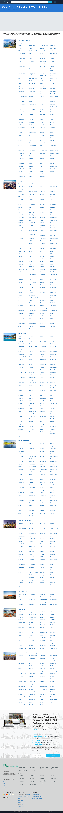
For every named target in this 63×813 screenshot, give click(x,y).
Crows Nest (53, 400)
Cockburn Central (33, 572)
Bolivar (20, 508)
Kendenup (21, 551)
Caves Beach (53, 145)
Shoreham (42, 204)
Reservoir (52, 209)
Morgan (20, 471)
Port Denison (53, 533)
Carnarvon (52, 572)
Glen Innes (42, 127)
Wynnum (31, 336)
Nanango (52, 364)
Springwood (42, 69)
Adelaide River (53, 604)
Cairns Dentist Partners (37, 798)
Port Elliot (52, 459)
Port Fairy (52, 215)
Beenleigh (42, 424)
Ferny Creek (53, 279)
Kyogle (52, 676)
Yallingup (20, 523)
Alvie (19, 328)
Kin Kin (20, 385)
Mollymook (42, 783)
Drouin (41, 290)
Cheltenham (32, 305)
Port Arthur (32, 627)
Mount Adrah (21, 99)
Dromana (52, 290)
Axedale (20, 326)
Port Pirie (42, 456)
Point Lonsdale (32, 217)
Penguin (42, 627)
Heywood (52, 266)
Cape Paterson (43, 310)
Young (20, 43)
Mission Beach (43, 375)
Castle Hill (31, 148)
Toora (51, 199)
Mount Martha (43, 230)
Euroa (51, 282)
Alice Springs (43, 604)
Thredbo (52, 58)
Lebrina (52, 630)
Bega (41, 166)
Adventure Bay (54, 648)
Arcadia (41, 174)
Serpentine (42, 528)
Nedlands (52, 538)
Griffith (41, 122)
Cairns (51, 411)
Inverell (52, 114)
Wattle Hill (42, 191)
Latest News (20, 800)
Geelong (31, 277)
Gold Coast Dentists (23, 770)
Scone (51, 75)
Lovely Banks (21, 251)
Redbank (42, 354)
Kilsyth (30, 261)
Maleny (52, 377)
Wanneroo (42, 523)
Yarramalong (32, 43)
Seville (30, 207)
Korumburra (53, 256)
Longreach (42, 380)
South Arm (21, 619)
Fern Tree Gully (32, 282)
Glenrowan (42, 274)
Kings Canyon (43, 596)
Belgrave (31, 321)
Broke (30, 155)
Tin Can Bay (53, 341)
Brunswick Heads (54, 153)
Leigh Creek (53, 479)
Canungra (52, 408)
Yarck (41, 186)
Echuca (20, 135)
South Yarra (32, 204)
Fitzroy (41, 279)
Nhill (19, 225)
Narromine (21, 91)
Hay (51, 117)
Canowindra (32, 150)
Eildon (51, 284)
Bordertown (53, 505)
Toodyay (20, 525)
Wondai (41, 336)
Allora (30, 431)
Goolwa (31, 490)
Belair (19, 510)
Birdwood (42, 508)
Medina (41, 546)
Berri (51, 508)
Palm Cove (42, 362)
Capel (19, 575)
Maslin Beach (21, 477)
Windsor (20, 48)
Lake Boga (31, 256)
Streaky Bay (21, 451)
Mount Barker (53, 469)
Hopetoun (52, 554)
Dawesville (21, 567)
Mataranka (31, 596)
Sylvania (52, 66)
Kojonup (52, 549)
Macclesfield (53, 248)
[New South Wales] (10, 44)
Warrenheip (32, 194)
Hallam (20, 274)
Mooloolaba (53, 372)
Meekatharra (32, 546)
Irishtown (42, 554)
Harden (31, 119)
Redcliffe (31, 354)
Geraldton (31, 559)
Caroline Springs (43, 308)
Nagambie (52, 228)
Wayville (52, 443)
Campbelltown (43, 502)
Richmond (42, 625)
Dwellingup (53, 562)
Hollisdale (31, 117)
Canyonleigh (21, 150)
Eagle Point (53, 287)
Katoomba (20, 114)
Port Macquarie (33, 80)
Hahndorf (52, 487)
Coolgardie (31, 569)
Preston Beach (32, 533)
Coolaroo (31, 300)
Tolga (30, 341)
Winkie (30, 443)
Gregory (52, 556)
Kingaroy (52, 382)
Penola (20, 464)
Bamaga (42, 426)
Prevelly (20, 533)
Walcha (41, 53)
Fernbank (20, 282)
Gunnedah (21, 122)
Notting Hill (32, 222)
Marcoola (42, 377)
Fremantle (42, 559)
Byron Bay (32, 778)
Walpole (52, 523)
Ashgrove (31, 429)
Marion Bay (32, 477)
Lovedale (31, 106)
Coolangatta (32, 403)
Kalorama (42, 264)
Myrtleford (21, 230)
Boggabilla (52, 158)
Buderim (52, 413)
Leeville (41, 109)
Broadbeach (43, 416)
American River (54, 513)
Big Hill (41, 318)
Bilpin (30, 163)
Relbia (51, 625)
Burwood (20, 313)
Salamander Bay (33, 78)
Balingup (42, 580)
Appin (51, 174)
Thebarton (31, 448)
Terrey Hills (21, 63)
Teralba (31, 63)
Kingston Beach (43, 632)
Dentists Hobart (54, 767)
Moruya (31, 99)
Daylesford (42, 295)
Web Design (20, 802)
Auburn (20, 513)
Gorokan (52, 124)
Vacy (30, 56)
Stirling (30, 451)
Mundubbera (43, 367)
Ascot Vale (31, 326)
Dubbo (52, 135)
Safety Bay (31, 531)
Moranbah (42, 372)
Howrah (20, 635)
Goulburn (31, 124)
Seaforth (52, 349)
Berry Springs (43, 602)
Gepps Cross (32, 492)
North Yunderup (33, 538)
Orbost (30, 220)
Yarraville (31, 184)
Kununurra (42, 549)
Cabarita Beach (43, 150)
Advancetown (32, 436)
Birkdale (31, 421)
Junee (19, 678)
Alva (19, 431)
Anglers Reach (21, 176)
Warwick (31, 338)
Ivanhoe (52, 264)
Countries (5, 781)
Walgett (31, 53)
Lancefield (42, 253)
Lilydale (20, 253)
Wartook (52, 191)
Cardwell (31, 408)
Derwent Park (43, 640)
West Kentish (32, 614)
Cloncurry (20, 406)
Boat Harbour (21, 161)
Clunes (41, 302)
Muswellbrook (53, 93)
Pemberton (42, 536)
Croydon (20, 297)
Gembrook (21, 277)
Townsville (52, 338)
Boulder (52, 577)
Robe (41, 453)
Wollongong (32, 45)
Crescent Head (22, 140)
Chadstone (53, 305)
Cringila (52, 137)
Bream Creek (43, 645)
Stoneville (52, 525)
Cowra (30, 140)
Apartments (15, 9)
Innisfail (20, 390)
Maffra (30, 248)
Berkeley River (22, 580)
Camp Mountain (33, 411)
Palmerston (32, 594)
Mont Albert (43, 238)
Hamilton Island (22, 393)
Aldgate (20, 515)
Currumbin (42, 400)
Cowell (20, 495)
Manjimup (52, 546)
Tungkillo (52, 446)
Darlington (31, 567)
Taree (30, 66)
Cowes (52, 297)
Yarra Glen (31, 186)
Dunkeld (20, 290)
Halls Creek (42, 556)
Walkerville (31, 196)
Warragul (42, 194)
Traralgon (20, 199)
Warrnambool (21, 194)
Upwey (41, 196)
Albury (30, 176)
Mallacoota (53, 246)
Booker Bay (21, 158)
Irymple (20, 266)
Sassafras (42, 207)
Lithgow (42, 106)
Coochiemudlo (53, 403)
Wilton (30, 48)
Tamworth (42, 66)
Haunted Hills (53, 269)
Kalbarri (52, 551)
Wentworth (42, 50)
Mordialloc (42, 235)
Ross (41, 622)
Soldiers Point (21, 73)
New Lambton (43, 88)
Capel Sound (21, 310)
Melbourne (31, 243)
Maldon (20, 248)
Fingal (19, 637)
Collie (19, 572)
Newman (42, 538)
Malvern (42, 246)
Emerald (31, 398)
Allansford (31, 328)
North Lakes (21, 364)
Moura (20, 369)
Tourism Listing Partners (37, 796)
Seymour (20, 207)
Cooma (30, 143)
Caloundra (42, 411)
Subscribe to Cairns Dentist (23, 796)
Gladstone (20, 395)
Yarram (41, 184)
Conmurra (52, 497)
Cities (4, 785)
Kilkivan (31, 385)
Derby (51, 640)
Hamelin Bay (32, 556)
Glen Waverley (53, 274)
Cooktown (42, 403)
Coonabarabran (22, 143)
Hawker (41, 487)
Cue (51, 567)
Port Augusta (32, 461)
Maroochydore (32, 377)
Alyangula (31, 604)
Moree (52, 99)
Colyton (52, 143)
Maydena (20, 630)
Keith (30, 484)
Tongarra (31, 58)
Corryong (20, 300)
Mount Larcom (22, 372)
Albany (20, 586)
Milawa (52, 240)
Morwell (52, 233)
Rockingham (53, 531)
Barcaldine (21, 426)
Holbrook (42, 117)
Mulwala (31, 96)
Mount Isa (31, 372)
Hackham (20, 490)
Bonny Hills (31, 158)
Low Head (31, 630)
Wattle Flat (21, 446)
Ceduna (31, 502)
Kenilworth (53, 385)
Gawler (41, 492)
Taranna (52, 614)
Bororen (42, 419)
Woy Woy (52, 43)
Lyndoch (31, 479)
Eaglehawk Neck (44, 637)
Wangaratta (53, 194)
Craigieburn (42, 297)
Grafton (20, 124)
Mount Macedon (54, 230)
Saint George (43, 351)
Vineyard (20, 56)
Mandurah (21, 549)
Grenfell (52, 122)
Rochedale (21, 354)
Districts (5, 787)
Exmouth (20, 562)
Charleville (21, 408)
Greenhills (20, 559)
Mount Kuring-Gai (54, 671)
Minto (30, 101)
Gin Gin (31, 395)
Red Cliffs (31, 212)
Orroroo (52, 464)
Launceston (21, 632)
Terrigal (52, 61)
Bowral (41, 155)
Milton (41, 101)
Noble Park (42, 222)
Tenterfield (42, 63)
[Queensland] (10, 337)
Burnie (20, 645)
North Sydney (43, 86)
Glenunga (42, 490)
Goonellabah (21, 127)
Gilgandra (52, 127)
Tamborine (52, 344)
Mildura (41, 240)
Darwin (20, 602)
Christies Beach (54, 500)
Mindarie (42, 543)
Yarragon (52, 184)
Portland (20, 215)
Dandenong (53, 295)
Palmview (20, 362)
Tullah (41, 614)
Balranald (52, 171)
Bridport (31, 645)
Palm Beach (32, 83)
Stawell (20, 204)
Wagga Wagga (53, 53)
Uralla (41, 56)
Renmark (52, 453)
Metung (20, 243)
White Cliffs (42, 48)
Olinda (41, 220)
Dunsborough (21, 564)
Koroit (20, 259)
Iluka (19, 117)
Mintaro (52, 471)
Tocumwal (42, 58)
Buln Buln (42, 313)
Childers (52, 406)
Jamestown (53, 484)
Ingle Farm (21, 487)
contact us (28, 794)
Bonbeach (52, 315)
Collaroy (20, 145)
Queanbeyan (21, 80)
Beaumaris (52, 321)
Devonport (31, 640)
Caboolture (21, 413)
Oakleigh (20, 222)
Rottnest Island (43, 531)
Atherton (20, 429)
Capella (41, 408)
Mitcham (31, 240)
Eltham (30, 284)
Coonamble (53, 140)
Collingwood (43, 300)
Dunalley (52, 637)
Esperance (42, 562)
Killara (51, 111)
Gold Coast (53, 393)
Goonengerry (21, 686)
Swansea (20, 617)
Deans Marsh (32, 295)
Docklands (42, 292)
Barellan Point (53, 424)
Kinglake (20, 261)
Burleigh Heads (32, 413)
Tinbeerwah (43, 341)
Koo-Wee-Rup (43, 259)
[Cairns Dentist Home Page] (10, 766)
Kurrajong (31, 111)
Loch (41, 251)
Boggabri (42, 158)
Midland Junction (54, 543)
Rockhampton (53, 351)
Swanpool (52, 202)
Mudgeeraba (53, 367)
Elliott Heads (43, 398)
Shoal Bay (42, 73)
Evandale (31, 637)
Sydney (20, 69)
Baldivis (52, 580)
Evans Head (53, 130)
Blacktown (52, 161)
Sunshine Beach (43, 346)
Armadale (42, 582)
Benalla (20, 321)
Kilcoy (41, 385)
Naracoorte (21, 469)
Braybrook (31, 315)
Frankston (42, 277)
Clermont (42, 406)
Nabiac (41, 93)
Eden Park (20, 287)
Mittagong (21, 101)
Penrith (20, 83)
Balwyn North (32, 323)
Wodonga (20, 189)
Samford (31, 351)
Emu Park (20, 398)
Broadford (52, 313)
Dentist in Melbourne (55, 768)
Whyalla (42, 443)
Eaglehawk (42, 287)
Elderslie (42, 132)
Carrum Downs (32, 308)
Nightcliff (52, 594)
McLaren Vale (43, 474)
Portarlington (32, 215)
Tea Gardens (21, 66)
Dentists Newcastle (44, 767)
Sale (19, 209)
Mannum (52, 477)
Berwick (52, 318)
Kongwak (52, 259)
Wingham (52, 45)
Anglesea (52, 326)
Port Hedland (43, 533)
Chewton (20, 305)
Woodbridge (43, 612)
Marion (41, 477)
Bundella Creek (54, 150)
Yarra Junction (21, 186)
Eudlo (41, 395)
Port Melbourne (43, 215)
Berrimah (52, 602)
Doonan (52, 398)
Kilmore (41, 261)
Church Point (32, 694)
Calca (51, 502)
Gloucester (31, 127)
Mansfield (31, 246)
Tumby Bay (21, 448)
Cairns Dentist (43, 768)
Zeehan (20, 612)
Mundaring (53, 541)
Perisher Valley (53, 80)
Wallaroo (31, 446)
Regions (4, 783)
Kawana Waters (33, 387)
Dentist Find (32, 770)
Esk (51, 395)
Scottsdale (42, 619)
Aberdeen (42, 176)
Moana (41, 471)
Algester (42, 431)
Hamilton (42, 119)
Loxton (41, 479)
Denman (31, 137)
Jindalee (31, 554)
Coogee (41, 569)
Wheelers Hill (53, 189)
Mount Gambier (43, 469)
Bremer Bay (42, 577)
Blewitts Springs (33, 508)
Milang (20, 474)
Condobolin (42, 143)
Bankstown (42, 171)
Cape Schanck (32, 310)
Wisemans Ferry (43, 45)
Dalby (30, 400)
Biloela (41, 421)
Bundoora (31, 313)
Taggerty (42, 202)
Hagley (41, 635)
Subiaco (41, 525)
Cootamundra (53, 691)
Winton (52, 336)
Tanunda (42, 448)
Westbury (20, 614)
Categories (9, 9)
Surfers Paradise (33, 346)
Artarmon (20, 174)
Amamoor (52, 429)
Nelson (52, 225)
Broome (20, 577)
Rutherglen (42, 209)
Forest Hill (52, 277)
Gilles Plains (21, 492)
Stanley (52, 617)
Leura (19, 109)
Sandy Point (53, 207)
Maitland (52, 104)
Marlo (19, 246)
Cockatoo (31, 302)
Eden (51, 132)
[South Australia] (10, 444)
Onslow (20, 538)
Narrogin (20, 541)
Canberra (31, 602)
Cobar (41, 145)
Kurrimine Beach (44, 382)
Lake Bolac (21, 256)
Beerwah (31, 424)
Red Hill (20, 212)
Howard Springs (43, 599)
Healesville (42, 269)
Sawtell (20, 78)
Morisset (42, 99)
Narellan (31, 93)
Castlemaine (21, 308)
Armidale (31, 174)
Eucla (30, 562)
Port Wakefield (32, 456)
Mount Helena (21, 543)
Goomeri (42, 393)
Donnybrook (32, 564)
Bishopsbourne (22, 648)
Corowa (41, 140)
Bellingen (20, 166)
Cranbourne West (33, 297)
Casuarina (20, 148)
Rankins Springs (54, 663)
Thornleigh (31, 61)
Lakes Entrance (54, 253)
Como (51, 569)
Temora (52, 63)
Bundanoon (21, 153)
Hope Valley (32, 487)
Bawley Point (53, 166)
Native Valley (53, 466)
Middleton (31, 474)
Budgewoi (42, 153)
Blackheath (21, 163)
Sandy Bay (52, 619)
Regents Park (53, 78)
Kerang (52, 261)
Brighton (20, 315)
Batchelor (20, 604)
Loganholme (21, 382)
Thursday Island (22, 344)
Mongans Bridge (54, 238)
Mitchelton (31, 375)
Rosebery (20, 625)
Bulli (30, 153)
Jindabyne (42, 114)
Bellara (52, 421)
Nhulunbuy (21, 596)
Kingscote (42, 482)
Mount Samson (43, 369)
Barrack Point (53, 168)
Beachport (31, 510)
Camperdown (53, 310)
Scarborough (21, 531)
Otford (41, 83)
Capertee (52, 148)
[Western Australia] (10, 524)
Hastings (20, 271)
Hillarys (20, 556)
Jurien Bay (21, 554)
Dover (20, 640)
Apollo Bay (42, 326)
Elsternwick (42, 284)
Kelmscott (31, 551)
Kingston (31, 482)
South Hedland (22, 528)
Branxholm (52, 645)
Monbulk (20, 240)
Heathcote (31, 269)
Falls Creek (42, 282)
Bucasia (20, 416)
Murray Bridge (32, 469)
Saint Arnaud (32, 209)
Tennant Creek (22, 594)
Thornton (20, 61)
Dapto (41, 137)
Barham (20, 171)
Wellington (53, 50)
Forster (20, 130)
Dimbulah (20, 400)
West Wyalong (22, 50)
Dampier (42, 567)
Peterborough (53, 217)
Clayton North (53, 302)
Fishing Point (43, 130)
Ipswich (52, 387)
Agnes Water (21, 436)
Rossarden (31, 622)
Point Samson (21, 536)
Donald (31, 292)
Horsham (42, 266)
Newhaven (42, 225)
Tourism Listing (22, 767)
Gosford (42, 124)
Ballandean (53, 426)
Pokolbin (42, 80)
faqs (22, 804)
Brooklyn (20, 155)
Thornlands (32, 344)
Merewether (21, 104)
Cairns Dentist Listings (51, 811)
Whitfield (42, 189)
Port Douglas (43, 356)
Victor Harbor (43, 446)
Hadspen (52, 635)
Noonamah (42, 594)
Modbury (31, 471)
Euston (20, 132)
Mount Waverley (33, 230)
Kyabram (42, 256)
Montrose (31, 238)
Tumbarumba (21, 58)
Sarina (19, 351)
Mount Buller (43, 233)
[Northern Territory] (10, 595)
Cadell (19, 505)
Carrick (41, 643)
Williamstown (32, 189)
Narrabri (42, 91)
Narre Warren (32, 228)
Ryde (41, 78)
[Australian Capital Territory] (10, 656)
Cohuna (20, 302)
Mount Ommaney (54, 369)
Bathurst (31, 168)
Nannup (31, 541)
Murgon (31, 367)
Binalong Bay (32, 648)
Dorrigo (20, 137)
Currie (30, 643)
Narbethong (43, 228)
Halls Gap (52, 271)
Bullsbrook (52, 575)
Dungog (42, 135)
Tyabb (51, 196)
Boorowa (52, 155)
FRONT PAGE (6, 801)
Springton (42, 451)
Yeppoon (20, 336)
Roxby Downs (21, 453)
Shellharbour (53, 73)
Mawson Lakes (53, 474)
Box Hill (41, 315)
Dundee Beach (53, 599)
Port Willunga (21, 456)
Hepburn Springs (22, 269)
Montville (20, 375)
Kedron (20, 387)
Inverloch (31, 266)
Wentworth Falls (33, 50)
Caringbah (42, 148)
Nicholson (52, 222)
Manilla (41, 104)
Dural (30, 135)
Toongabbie (53, 658)
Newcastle (31, 88)
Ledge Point (32, 549)
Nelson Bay (53, 88)
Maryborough (53, 243)
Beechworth (43, 321)
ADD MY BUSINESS (7, 800)
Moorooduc (53, 235)
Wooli (19, 45)
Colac (51, 300)
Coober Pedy (43, 497)
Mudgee (42, 96)
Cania (19, 411)
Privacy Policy (21, 806)
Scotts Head (43, 75)
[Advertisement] (31, 21)
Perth (30, 536)
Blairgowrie (21, 318)
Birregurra (31, 318)
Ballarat (41, 323)
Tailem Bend (53, 448)
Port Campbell (21, 217)
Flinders (31, 279)
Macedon (42, 248)
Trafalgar (31, 199)
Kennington (21, 264)
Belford (31, 166)
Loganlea (52, 380)
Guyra (51, 119)
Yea (19, 184)
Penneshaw (32, 464)
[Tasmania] (10, 612)
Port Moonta (21, 459)
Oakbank (20, 466)
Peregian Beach (43, 359)
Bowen (30, 419)
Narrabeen (53, 91)
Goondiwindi (32, 393)
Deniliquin (52, 689)
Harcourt (31, 271)
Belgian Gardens (22, 424)
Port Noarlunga (54, 456)
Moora (30, 543)
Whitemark (53, 612)
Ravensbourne (53, 354)
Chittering (42, 572)
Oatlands (52, 627)
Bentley (31, 580)
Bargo (30, 171)
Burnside (31, 505)
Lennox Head (32, 109)
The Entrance (43, 61)
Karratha (42, 551)
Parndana (42, 464)
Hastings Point (22, 119)
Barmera (42, 510)
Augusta (31, 582)
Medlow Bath (32, 104)
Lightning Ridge (54, 106)
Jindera (31, 114)
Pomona (52, 356)
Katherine (52, 596)
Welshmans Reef (33, 191)
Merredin (20, 546)
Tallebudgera (21, 346)
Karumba (42, 387)
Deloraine (20, 643)
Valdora (41, 338)
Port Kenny (42, 459)
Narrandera (32, 91)
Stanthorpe (53, 346)
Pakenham (20, 220)
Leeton (52, 109)
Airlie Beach (32, 783)
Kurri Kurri (21, 111)
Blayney (31, 161)
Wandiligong (21, 196)
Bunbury (42, 575)
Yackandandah (53, 186)
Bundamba (42, 413)
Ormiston (52, 362)
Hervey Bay (42, 390)
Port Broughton (22, 461)
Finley (30, 686)
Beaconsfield (21, 323)
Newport (20, 88)
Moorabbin (21, 238)
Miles (51, 375)
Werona (20, 191)
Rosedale (31, 453)
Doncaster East (22, 292)
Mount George (22, 673)
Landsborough (32, 382)
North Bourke (53, 86)
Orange (52, 83)
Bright (21, 780)
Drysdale (31, 290)
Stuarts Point (32, 69)
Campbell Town (54, 643)
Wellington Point (22, 338)
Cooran (20, 403)
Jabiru (19, 599)
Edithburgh (53, 492)
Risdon (30, 625)
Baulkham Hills (21, 168)
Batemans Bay (43, 168)
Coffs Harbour (32, 145)
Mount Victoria (54, 96)
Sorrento (31, 528)
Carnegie (52, 308)
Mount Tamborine (33, 369)
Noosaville (31, 364)
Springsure (31, 349)
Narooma (20, 93)
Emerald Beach (32, 132)
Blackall (20, 421)
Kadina (41, 484)
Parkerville (52, 536)
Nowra (30, 86)
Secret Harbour (54, 528)
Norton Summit (32, 466)
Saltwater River (22, 622)
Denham (52, 564)
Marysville (42, 243)
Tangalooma (43, 344)
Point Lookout (21, 359)
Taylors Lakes (21, 202)
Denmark (42, 564)
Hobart (31, 635)
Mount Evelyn (21, 233)
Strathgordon (32, 617)
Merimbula (52, 101)
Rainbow (42, 212)
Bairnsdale (52, 323)
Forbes (30, 130)
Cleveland (31, 406)
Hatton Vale (53, 390)
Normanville (43, 466)
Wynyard (31, 612)
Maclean (20, 106)
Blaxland (42, 161)
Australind (20, 582)
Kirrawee (42, 111)
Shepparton (53, 204)
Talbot (30, 202)
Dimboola (20, 295)
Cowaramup (21, 569)
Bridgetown (32, 577)
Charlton (42, 305)
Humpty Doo (32, 599)
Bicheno (42, 648)
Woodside (20, 443)
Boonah (52, 419)
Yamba (41, 43)
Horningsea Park (33, 681)
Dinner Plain (53, 292)
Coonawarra (43, 495)
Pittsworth (31, 359)
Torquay (42, 199)
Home (4, 9)
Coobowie (52, 495)
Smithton (31, 619)
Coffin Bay (31, 500)
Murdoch (42, 541)
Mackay (31, 380)
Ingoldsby (31, 390)
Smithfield (52, 451)
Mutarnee (20, 367)
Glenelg (52, 490)
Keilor (30, 264)
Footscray (20, 279)
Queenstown (21, 627)
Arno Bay (31, 513)
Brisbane (52, 416)
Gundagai (31, 122)
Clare (41, 500)
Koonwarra (31, 259)
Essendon (20, 284)
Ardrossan (42, 513)
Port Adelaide (43, 461)
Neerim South (21, 228)
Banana (31, 426)
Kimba (51, 482)
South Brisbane (43, 349)
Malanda (20, 380)
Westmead (53, 48)
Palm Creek (32, 362)
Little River (53, 251)
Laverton (31, 253)
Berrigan (52, 163)
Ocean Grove (53, 220)
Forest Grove (53, 559)
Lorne (30, 251)
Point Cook (42, 217)
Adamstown (32, 704)
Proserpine (31, 356)
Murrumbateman (22, 96)
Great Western (32, 274)
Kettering (52, 632)
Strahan (41, 617)
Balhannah (52, 510)
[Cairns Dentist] (11, 2)
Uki (51, 56)
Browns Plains (32, 416)
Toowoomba (21, 341)
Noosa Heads (43, 364)
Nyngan (20, 86)
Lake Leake (31, 632)
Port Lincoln (32, 459)
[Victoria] (10, 184)
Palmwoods (53, 359)
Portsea (52, 212)
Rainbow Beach (22, 356)
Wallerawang (21, 53)
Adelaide (31, 515)
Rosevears (52, 622)
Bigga (41, 163)
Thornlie (31, 525)
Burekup (31, 575)
